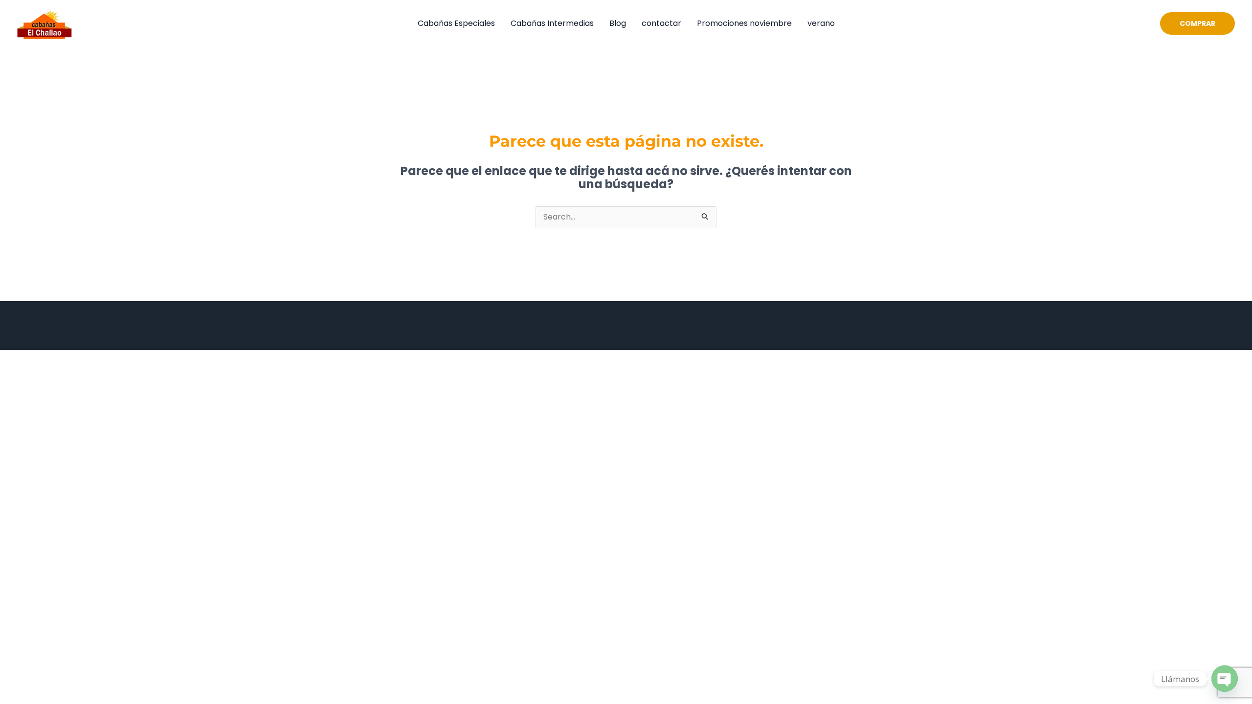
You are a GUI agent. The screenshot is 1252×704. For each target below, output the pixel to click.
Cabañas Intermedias (552, 23)
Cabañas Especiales (456, 23)
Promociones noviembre (744, 23)
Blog (617, 23)
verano (821, 23)
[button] (1197, 23)
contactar (661, 23)
